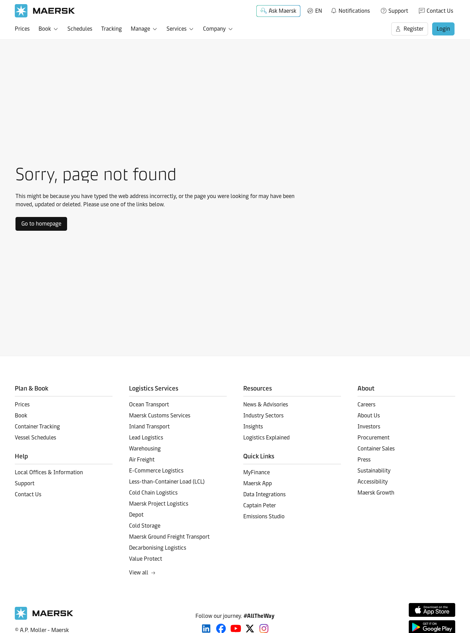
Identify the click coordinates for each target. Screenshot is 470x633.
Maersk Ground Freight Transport (169, 536)
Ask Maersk (282, 11)
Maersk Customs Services (159, 415)
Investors (368, 426)
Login (443, 28)
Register (414, 28)
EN (318, 11)
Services (176, 28)
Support (398, 11)
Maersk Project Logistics (158, 503)
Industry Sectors (263, 415)
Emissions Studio (264, 516)
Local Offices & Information (49, 472)
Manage (140, 28)
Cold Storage (144, 525)
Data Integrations (264, 494)
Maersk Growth (375, 492)
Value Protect (145, 559)
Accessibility (372, 481)
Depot (136, 514)
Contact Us (440, 11)
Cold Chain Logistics (153, 492)
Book (45, 28)
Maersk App (257, 483)
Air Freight (141, 459)
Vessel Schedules (35, 437)
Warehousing (145, 448)
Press (364, 459)
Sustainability (374, 470)
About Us (368, 415)
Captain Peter (259, 505)
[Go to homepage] (45, 11)
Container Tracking (37, 426)
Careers (366, 404)
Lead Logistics (146, 437)
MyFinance (256, 472)
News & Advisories (265, 404)
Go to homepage (41, 223)
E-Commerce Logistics (156, 470)
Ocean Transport (149, 404)
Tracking (111, 28)
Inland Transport (149, 426)
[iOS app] (432, 610)
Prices (22, 28)
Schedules (79, 28)
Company (214, 28)
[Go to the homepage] (44, 618)
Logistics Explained (266, 437)
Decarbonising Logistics (157, 547)
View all (138, 572)
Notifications (350, 9)
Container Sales (376, 448)
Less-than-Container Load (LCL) (167, 481)
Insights (253, 426)
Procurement (373, 437)
